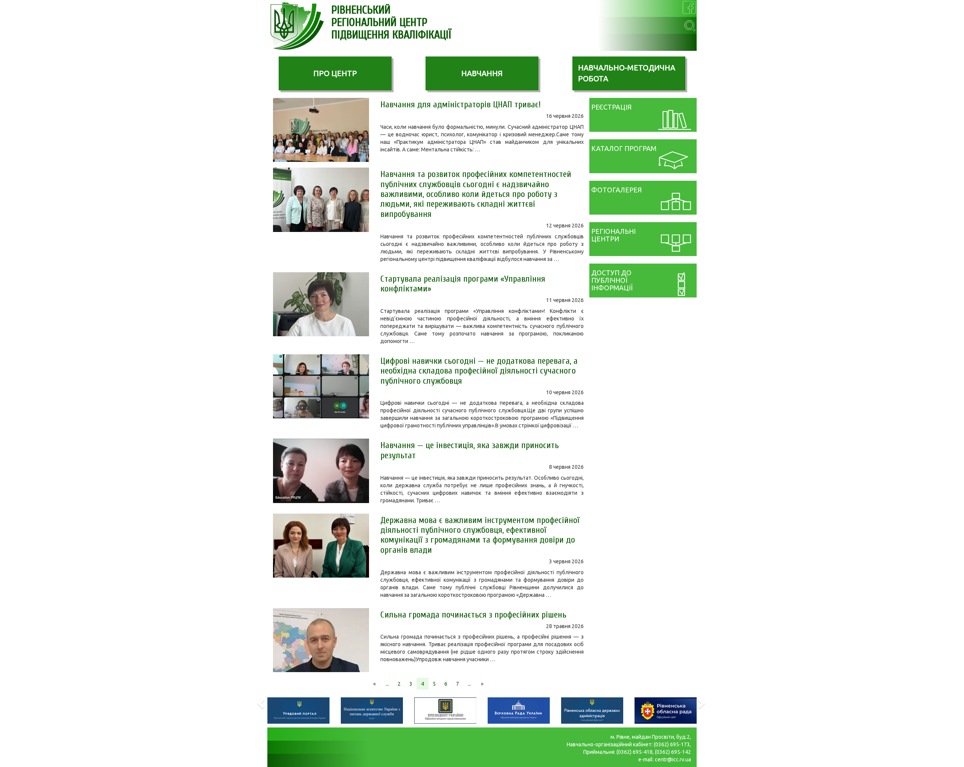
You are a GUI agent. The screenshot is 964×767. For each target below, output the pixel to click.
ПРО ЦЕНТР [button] (335, 73)
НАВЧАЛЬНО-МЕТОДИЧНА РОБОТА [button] (626, 73)
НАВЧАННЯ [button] (482, 73)
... (387, 684)
